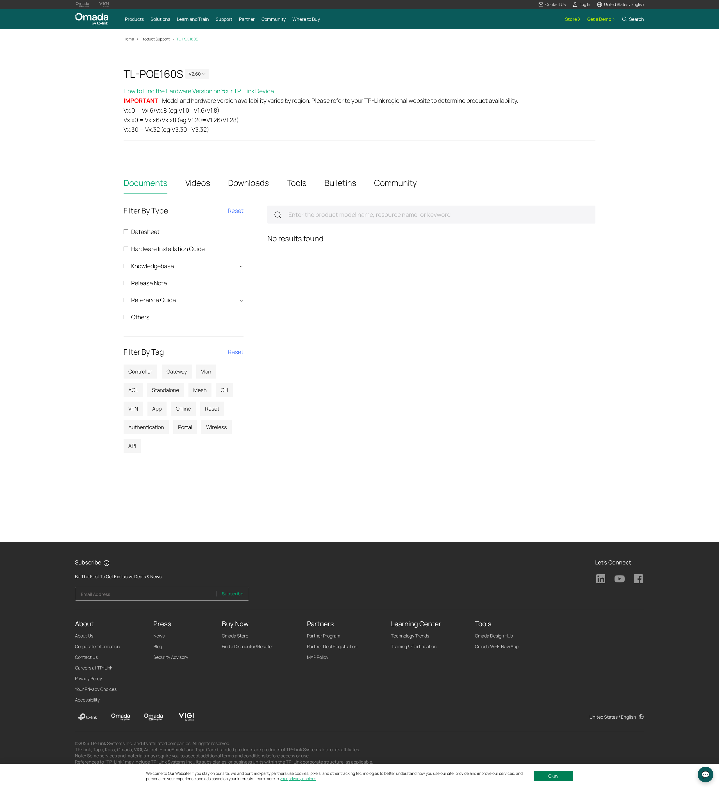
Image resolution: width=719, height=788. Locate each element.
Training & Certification (413, 646)
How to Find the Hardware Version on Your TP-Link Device (199, 91)
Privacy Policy (88, 678)
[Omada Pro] (153, 717)
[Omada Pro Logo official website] (82, 4)
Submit (277, 214)
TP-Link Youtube (619, 578)
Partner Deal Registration (332, 646)
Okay (553, 776)
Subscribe (232, 594)
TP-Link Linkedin (600, 578)
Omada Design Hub (494, 636)
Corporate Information (97, 646)
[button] (552, 4)
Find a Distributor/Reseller (247, 646)
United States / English (613, 717)
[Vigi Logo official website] (103, 4)
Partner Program (323, 636)
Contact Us (86, 657)
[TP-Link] (87, 717)
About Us (84, 636)
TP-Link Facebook (638, 578)
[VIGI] (186, 717)
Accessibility (87, 700)
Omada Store (235, 636)
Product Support (155, 39)
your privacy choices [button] (298, 778)
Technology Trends (410, 636)
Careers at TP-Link (93, 668)
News (159, 636)
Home (129, 39)
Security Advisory (170, 657)
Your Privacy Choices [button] (96, 689)
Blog (157, 646)
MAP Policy (317, 657)
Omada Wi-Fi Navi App (496, 646)
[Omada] (120, 717)
